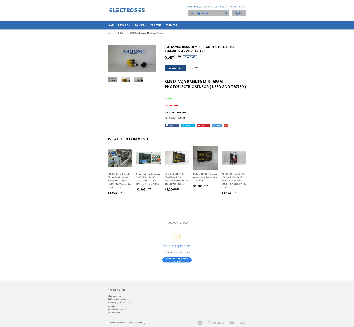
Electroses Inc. (120, 322)
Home (111, 25)
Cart (241, 13)
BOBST (121, 33)
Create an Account (238, 7)
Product (123, 25)
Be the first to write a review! (177, 259)
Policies (139, 25)
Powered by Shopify (137, 322)
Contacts (171, 25)
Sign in (223, 7)
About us (156, 25)
